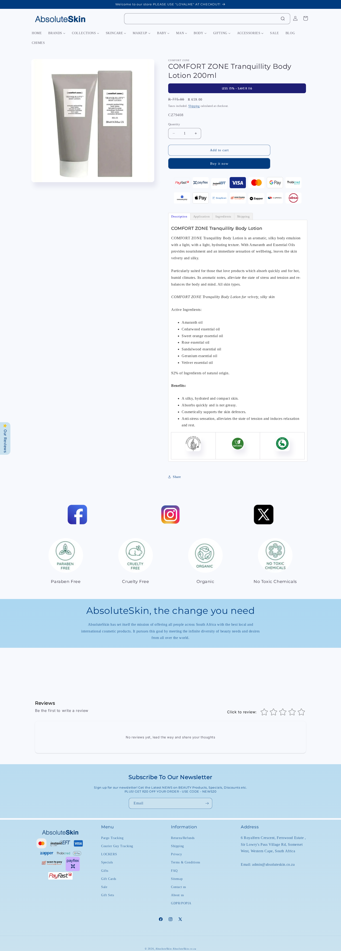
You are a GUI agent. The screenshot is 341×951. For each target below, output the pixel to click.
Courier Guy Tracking (117, 846)
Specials (107, 862)
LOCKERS (109, 854)
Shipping (194, 106)
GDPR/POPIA (181, 903)
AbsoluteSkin (163, 948)
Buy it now (219, 163)
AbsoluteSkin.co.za (184, 948)
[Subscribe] (207, 803)
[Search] (283, 18)
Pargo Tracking (112, 837)
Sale (104, 886)
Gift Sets (107, 895)
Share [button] (177, 477)
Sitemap (177, 878)
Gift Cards (108, 878)
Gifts (104, 870)
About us (177, 895)
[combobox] (207, 18)
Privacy (176, 854)
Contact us (178, 886)
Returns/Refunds (183, 837)
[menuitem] (37, 33)
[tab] (179, 216)
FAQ (174, 870)
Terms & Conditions (185, 862)
